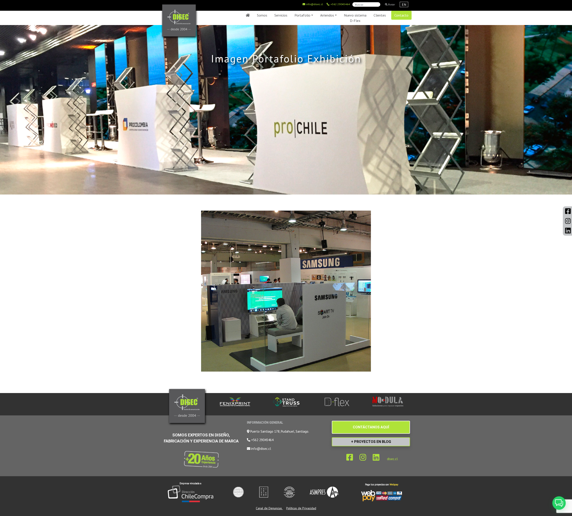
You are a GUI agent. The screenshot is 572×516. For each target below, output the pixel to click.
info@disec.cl (314, 4)
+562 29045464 (340, 4)
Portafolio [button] (302, 15)
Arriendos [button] (327, 15)
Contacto (401, 15)
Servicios (280, 15)
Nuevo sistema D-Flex (355, 18)
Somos (262, 15)
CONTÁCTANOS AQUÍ (371, 427)
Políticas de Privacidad (301, 508)
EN (404, 4)
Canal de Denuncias (269, 508)
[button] (559, 503)
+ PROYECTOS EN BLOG (371, 442)
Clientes (380, 15)
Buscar (391, 4)
